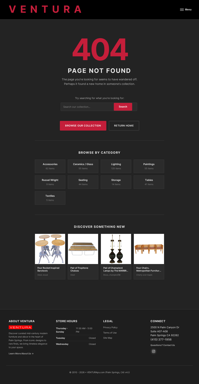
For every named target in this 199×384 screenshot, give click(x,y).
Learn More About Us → (21, 353)
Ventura (47, 9)
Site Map (107, 337)
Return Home (124, 125)
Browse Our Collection (83, 125)
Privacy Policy (110, 327)
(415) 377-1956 (161, 339)
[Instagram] (153, 351)
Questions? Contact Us (162, 345)
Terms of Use (110, 332)
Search (123, 106)
